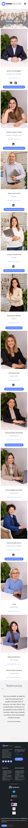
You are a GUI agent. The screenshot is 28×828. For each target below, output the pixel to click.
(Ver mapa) (17, 752)
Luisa (14, 604)
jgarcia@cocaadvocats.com (14, 380)
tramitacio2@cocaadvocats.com (14, 664)
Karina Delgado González (14, 490)
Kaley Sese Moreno (14, 657)
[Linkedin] (3, 761)
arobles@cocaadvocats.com (14, 550)
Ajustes (10, 825)
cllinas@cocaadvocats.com (14, 261)
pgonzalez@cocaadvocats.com (14, 439)
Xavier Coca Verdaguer (14, 71)
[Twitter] (6, 761)
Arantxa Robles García (14, 543)
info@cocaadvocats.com (14, 611)
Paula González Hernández (14, 433)
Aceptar (4, 825)
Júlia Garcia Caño (14, 373)
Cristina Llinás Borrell (14, 254)
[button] (25, 3)
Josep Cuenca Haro (14, 193)
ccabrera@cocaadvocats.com (14, 139)
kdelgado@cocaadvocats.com (14, 497)
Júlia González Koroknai (14, 670)
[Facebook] (8, 761)
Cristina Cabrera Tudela (14, 132)
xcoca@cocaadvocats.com (14, 78)
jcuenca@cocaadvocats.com (14, 200)
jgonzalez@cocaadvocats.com (14, 677)
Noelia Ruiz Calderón (14, 316)
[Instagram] (11, 761)
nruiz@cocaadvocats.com (14, 322)
